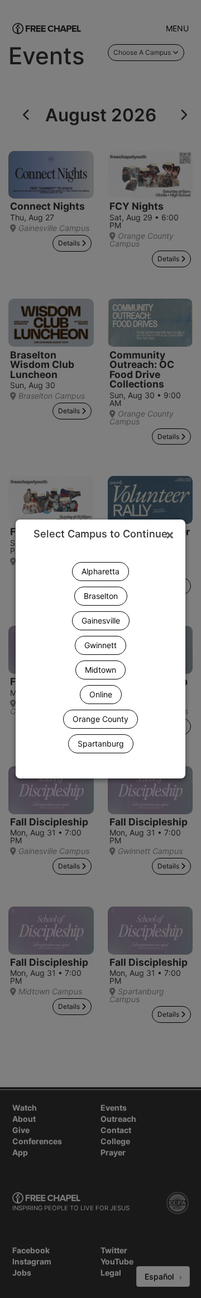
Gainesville (101, 620)
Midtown (100, 669)
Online (100, 694)
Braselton (101, 596)
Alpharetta (100, 571)
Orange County (100, 719)
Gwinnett (100, 645)
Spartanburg (101, 743)
